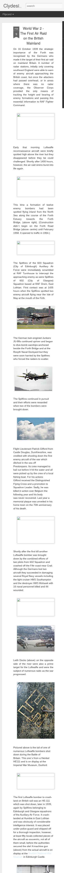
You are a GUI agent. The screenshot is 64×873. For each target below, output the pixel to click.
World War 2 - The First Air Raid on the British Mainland (33, 36)
